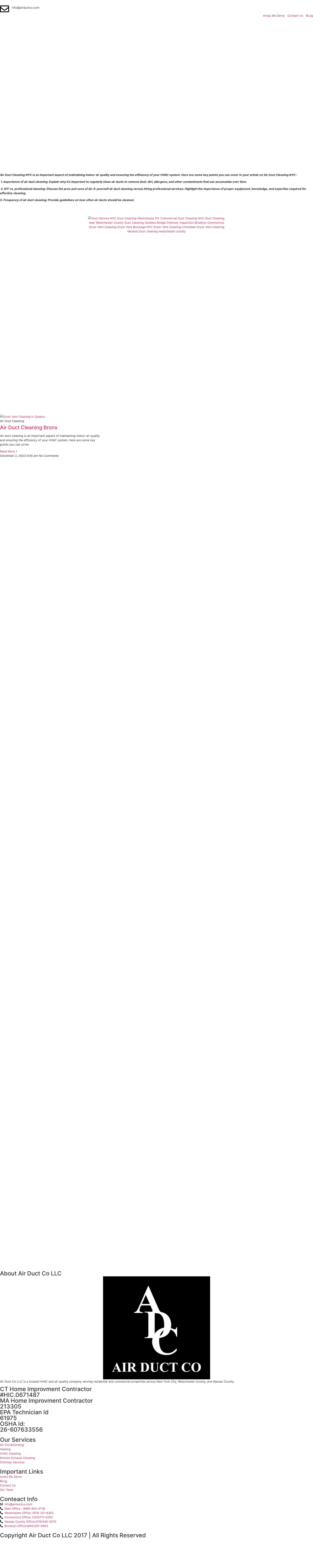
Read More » (8, 451)
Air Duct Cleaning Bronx (28, 427)
